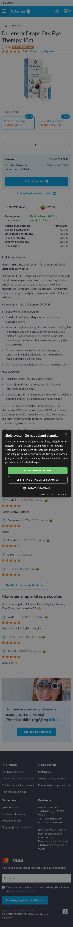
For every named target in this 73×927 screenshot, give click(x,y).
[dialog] (36, 463)
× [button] (65, 434)
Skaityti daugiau (31, 462)
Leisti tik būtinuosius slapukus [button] (38, 479)
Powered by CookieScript (54, 494)
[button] (36, 488)
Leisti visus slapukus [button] (37, 470)
